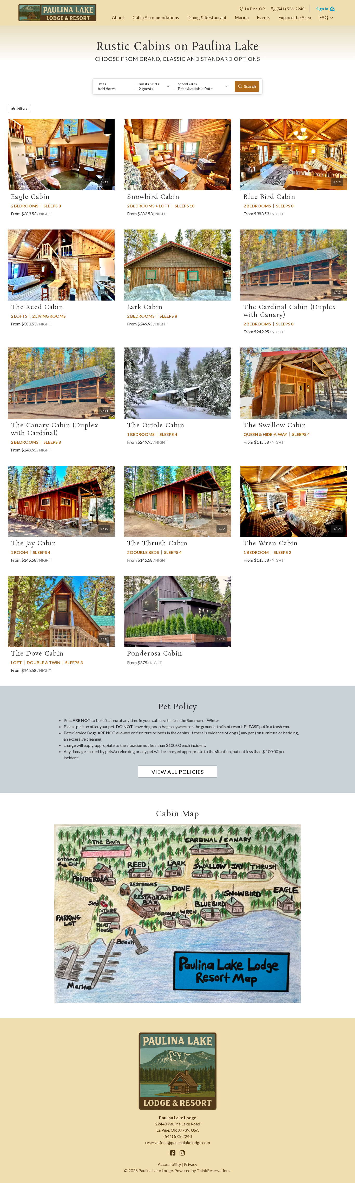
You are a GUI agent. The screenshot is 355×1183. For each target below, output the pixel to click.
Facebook (172, 1153)
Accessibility (169, 1164)
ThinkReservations (213, 1170)
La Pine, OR (255, 8)
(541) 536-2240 (291, 8)
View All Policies (178, 772)
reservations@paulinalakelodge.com (177, 1142)
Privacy (190, 1164)
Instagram (182, 1153)
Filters (22, 108)
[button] (113, 86)
